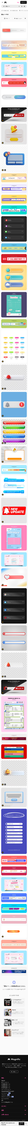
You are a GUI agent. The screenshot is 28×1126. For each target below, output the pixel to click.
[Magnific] (14, 1059)
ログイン (23, 2)
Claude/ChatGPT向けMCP (7, 1091)
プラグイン (5, 1095)
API (2, 1100)
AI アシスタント (5, 1082)
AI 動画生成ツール (5, 1086)
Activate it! (21, 1123)
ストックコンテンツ (6, 1089)
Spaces (3, 1080)
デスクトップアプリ (7, 1096)
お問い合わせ (5, 1114)
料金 (18, 2)
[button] (14, 1071)
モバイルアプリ (5, 1098)
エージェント (5, 1093)
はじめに (3, 1106)
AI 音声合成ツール (5, 1087)
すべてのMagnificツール (7, 1102)
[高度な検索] (25, 18)
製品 (2, 1078)
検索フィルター (19, 18)
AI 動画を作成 (14, 10)
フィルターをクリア (20, 989)
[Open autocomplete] (3, 6)
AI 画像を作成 (6, 10)
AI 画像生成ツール (5, 1084)
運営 (2, 1110)
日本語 (14, 1071)
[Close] (26, 1124)
